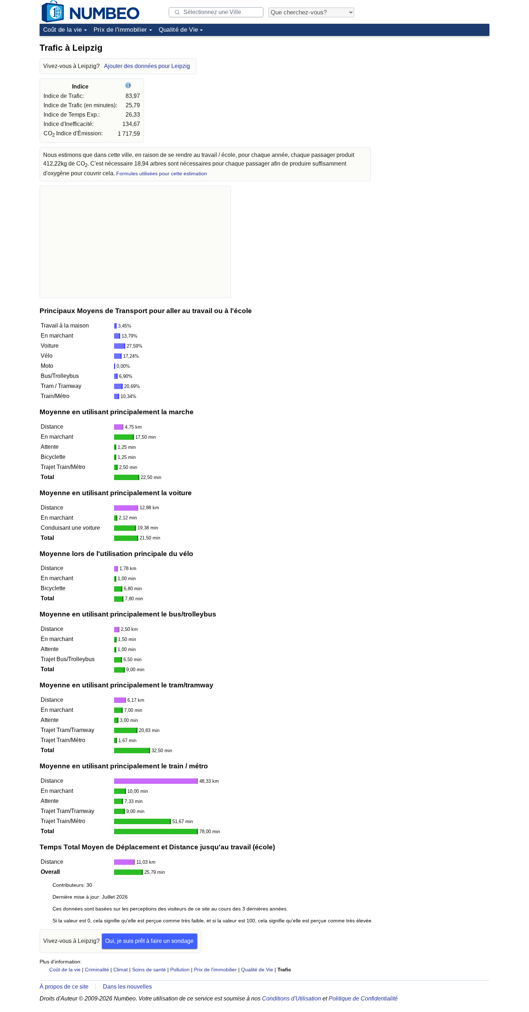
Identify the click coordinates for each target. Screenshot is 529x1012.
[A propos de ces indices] (129, 86)
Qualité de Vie (178, 29)
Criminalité (97, 969)
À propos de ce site (64, 987)
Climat (120, 969)
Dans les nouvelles (127, 987)
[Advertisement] (435, 84)
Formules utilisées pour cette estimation (161, 173)
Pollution (180, 969)
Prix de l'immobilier (120, 29)
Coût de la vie (62, 29)
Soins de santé (149, 969)
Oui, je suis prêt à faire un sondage (149, 941)
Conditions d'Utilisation (291, 998)
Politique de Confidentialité (363, 998)
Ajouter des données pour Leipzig (147, 66)
